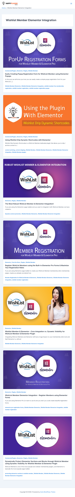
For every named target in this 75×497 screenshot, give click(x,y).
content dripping (20, 150)
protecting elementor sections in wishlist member (19, 473)
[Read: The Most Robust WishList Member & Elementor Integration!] (37, 178)
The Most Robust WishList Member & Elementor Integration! (29, 204)
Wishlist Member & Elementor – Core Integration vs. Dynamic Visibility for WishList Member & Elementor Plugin (35, 332)
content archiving (10, 150)
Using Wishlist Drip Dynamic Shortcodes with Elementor (27, 140)
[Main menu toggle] (71, 3)
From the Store (16, 262)
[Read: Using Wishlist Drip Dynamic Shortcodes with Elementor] (37, 114)
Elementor (20, 71)
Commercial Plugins (10, 71)
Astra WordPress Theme (47, 492)
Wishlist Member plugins (19, 152)
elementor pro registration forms (14, 407)
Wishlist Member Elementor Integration (32, 86)
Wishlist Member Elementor (13, 86)
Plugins (25, 71)
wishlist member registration (20, 88)
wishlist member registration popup (39, 88)
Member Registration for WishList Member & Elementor (20, 277)
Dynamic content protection (13, 214)
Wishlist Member (33, 71)
